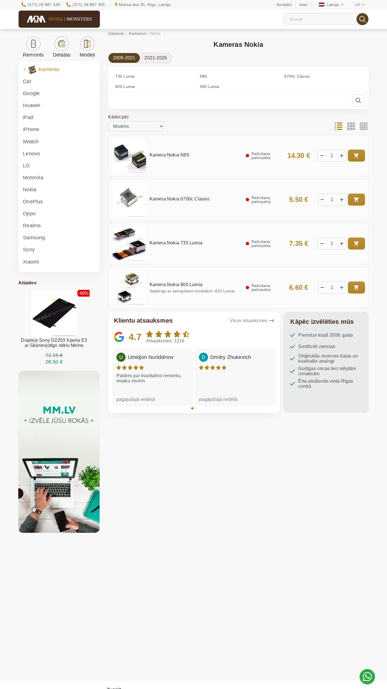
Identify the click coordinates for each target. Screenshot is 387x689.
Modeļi (87, 55)
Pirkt (356, 156)
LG (26, 165)
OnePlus (33, 201)
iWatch (31, 141)
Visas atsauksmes (248, 320)
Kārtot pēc (118, 117)
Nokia (29, 189)
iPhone (31, 129)
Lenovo (31, 153)
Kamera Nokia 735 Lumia (176, 242)
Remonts (33, 55)
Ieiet (303, 4)
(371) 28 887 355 (88, 4)
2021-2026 (155, 57)
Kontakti (284, 4)
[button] (192, 408)
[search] (362, 19)
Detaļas (61, 55)
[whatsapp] (367, 676)
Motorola (33, 177)
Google (31, 93)
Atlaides (27, 282)
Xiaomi (31, 262)
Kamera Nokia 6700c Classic (180, 198)
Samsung (34, 237)
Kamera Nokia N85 (169, 154)
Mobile (70, 19)
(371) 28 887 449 (44, 4)
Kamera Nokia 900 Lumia (176, 284)
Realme (32, 225)
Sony (29, 249)
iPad (28, 117)
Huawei (31, 105)
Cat (27, 81)
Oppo (29, 213)
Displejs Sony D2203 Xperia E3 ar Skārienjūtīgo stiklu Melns (54, 343)
